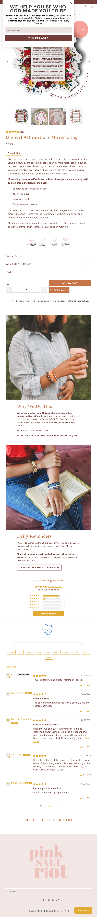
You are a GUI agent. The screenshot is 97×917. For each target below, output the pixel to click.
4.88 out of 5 (55, 586)
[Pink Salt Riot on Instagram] (48, 900)
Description (14, 153)
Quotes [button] (65, 652)
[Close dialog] (71, 3)
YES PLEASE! (38, 38)
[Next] (89, 61)
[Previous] (8, 61)
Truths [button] (85, 652)
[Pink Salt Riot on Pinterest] (53, 900)
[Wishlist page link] (80, 6)
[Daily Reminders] (48, 487)
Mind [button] (55, 652)
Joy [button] (39, 652)
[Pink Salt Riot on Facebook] (44, 900)
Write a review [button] (48, 613)
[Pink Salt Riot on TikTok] (58, 900)
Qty (7, 284)
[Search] (85, 6)
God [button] (20, 652)
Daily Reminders (34, 536)
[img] (39, 675)
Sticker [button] (76, 652)
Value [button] (49, 657)
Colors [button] (11, 652)
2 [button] (45, 806)
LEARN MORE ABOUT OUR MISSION (39, 567)
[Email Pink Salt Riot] (39, 900)
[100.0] (47, 629)
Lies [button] (47, 652)
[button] (13, 131)
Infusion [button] (30, 652)
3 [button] (49, 806)
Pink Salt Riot (43, 911)
